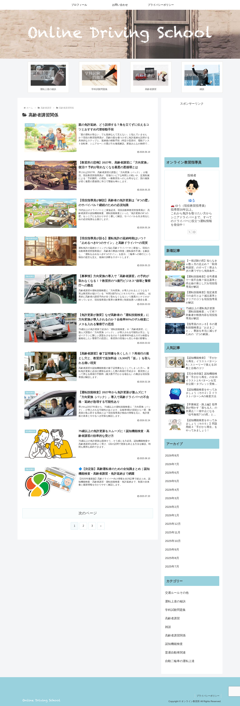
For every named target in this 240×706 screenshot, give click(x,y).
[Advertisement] (191, 129)
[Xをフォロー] (189, 232)
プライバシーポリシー (208, 695)
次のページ (88, 513)
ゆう (192, 200)
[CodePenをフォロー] (194, 232)
